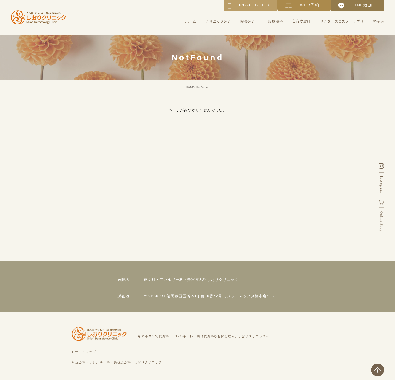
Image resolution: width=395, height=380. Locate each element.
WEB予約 (310, 5)
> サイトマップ (84, 352)
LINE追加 (362, 5)
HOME (190, 87)
